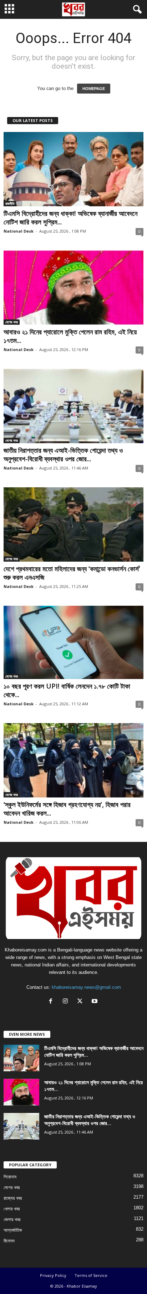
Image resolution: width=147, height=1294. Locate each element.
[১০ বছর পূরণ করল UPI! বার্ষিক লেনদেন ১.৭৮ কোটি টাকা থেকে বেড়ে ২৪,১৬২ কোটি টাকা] (73, 642)
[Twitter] (81, 1001)
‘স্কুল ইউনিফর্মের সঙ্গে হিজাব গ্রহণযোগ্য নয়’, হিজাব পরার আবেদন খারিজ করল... (67, 809)
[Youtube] (95, 1001)
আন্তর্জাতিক (13, 1230)
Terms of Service (91, 1275)
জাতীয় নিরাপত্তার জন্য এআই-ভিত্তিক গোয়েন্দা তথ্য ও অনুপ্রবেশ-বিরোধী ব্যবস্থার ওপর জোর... (63, 454)
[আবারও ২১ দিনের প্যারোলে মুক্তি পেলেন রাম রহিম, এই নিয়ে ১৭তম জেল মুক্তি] (73, 287)
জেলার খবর (12, 1219)
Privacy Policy (53, 1275)
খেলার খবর (12, 1208)
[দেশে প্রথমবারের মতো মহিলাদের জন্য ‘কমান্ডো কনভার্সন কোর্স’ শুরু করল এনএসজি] (73, 524)
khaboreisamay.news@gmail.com (86, 987)
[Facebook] (52, 1001)
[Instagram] (67, 1001)
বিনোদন (9, 1240)
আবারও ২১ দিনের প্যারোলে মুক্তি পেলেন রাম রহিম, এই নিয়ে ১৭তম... (70, 336)
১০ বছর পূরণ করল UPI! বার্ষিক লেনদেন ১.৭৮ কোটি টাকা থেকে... (67, 690)
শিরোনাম (10, 1176)
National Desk (19, 231)
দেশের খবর (11, 321)
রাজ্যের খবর (13, 1198)
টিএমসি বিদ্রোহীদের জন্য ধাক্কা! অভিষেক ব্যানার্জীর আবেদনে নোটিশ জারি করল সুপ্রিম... (70, 218)
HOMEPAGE (93, 88)
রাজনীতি (9, 203)
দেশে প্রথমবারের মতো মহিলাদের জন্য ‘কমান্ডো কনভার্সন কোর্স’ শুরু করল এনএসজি (72, 573)
